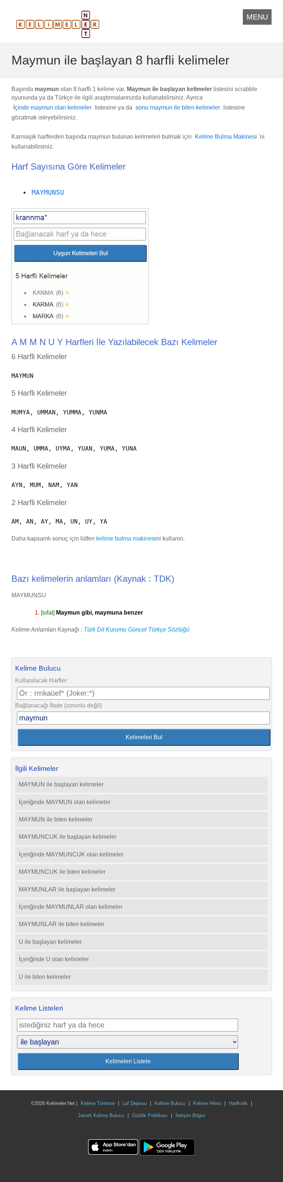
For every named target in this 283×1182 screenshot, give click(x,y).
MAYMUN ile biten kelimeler (55, 819)
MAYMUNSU (48, 192)
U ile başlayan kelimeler (50, 942)
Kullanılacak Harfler (41, 680)
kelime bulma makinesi (126, 538)
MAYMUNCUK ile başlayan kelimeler (67, 837)
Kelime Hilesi (207, 1103)
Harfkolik (238, 1103)
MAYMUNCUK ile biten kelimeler (62, 872)
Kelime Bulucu (169, 1103)
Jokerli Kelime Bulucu (101, 1115)
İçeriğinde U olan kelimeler (54, 959)
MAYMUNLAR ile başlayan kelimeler (67, 889)
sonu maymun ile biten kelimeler (178, 107)
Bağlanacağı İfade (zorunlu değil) (58, 705)
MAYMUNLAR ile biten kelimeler (61, 924)
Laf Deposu (134, 1103)
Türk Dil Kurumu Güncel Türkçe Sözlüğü (136, 629)
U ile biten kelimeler (45, 977)
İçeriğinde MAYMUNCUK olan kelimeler (71, 854)
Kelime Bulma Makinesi (226, 136)
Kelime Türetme (98, 1103)
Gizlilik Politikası (150, 1115)
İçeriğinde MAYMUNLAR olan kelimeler (70, 907)
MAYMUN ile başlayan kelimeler (61, 784)
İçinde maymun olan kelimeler (52, 107)
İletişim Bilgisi (190, 1115)
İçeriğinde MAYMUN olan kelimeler (65, 802)
